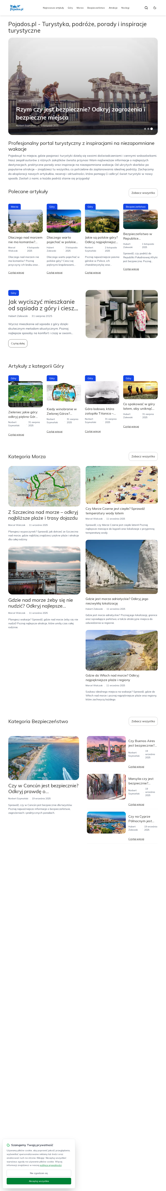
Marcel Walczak (16, 525)
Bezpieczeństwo (96, 7)
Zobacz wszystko (143, 193)
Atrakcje (113, 7)
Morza (80, 7)
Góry (70, 7)
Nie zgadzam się (39, 1173)
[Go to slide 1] (145, 129)
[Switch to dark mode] (155, 8)
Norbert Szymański (26, 125)
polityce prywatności (51, 1165)
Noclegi (125, 7)
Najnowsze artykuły (53, 7)
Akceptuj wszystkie (39, 1181)
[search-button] (146, 8)
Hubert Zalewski (94, 608)
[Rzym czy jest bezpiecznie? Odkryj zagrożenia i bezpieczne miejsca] (83, 86)
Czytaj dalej (18, 343)
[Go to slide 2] (148, 129)
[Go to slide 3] (151, 129)
